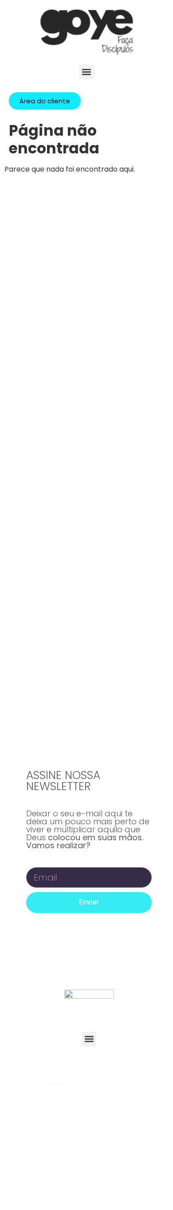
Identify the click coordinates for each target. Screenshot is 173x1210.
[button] (86, 71)
